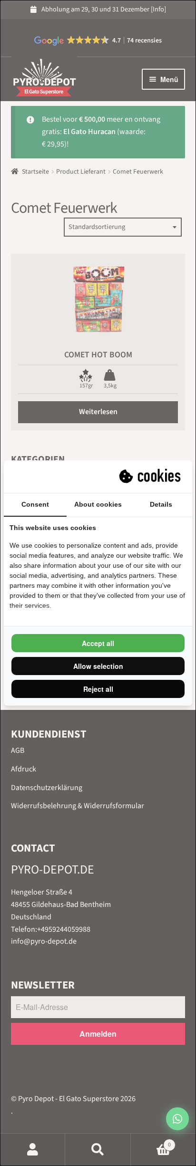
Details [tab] (161, 504)
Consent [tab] (35, 504)
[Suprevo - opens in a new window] (150, 476)
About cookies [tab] (98, 504)
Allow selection (98, 666)
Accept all (98, 643)
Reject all (98, 689)
